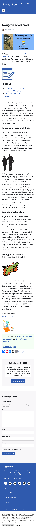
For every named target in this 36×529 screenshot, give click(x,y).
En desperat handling (13, 91)
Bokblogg (4, 20)
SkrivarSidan (10, 4)
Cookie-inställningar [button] (8, 525)
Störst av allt (8, 339)
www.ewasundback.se (10, 316)
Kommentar (6, 410)
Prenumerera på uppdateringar (12, 449)
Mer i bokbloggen (9, 347)
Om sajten (9, 492)
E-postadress (6, 436)
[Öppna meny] (3, 10)
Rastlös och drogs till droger (15, 88)
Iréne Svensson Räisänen (12, 479)
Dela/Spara (21, 352)
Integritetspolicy (11, 497)
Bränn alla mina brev (24, 336)
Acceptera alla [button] (19, 525)
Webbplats (5, 443)
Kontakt (8, 502)
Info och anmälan (18, 381)
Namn (4, 429)
